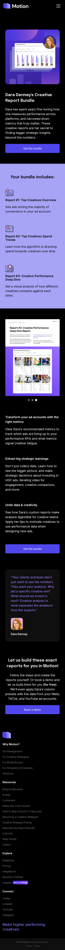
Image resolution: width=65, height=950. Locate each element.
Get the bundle (32, 148)
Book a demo (32, 709)
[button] (29, 400)
